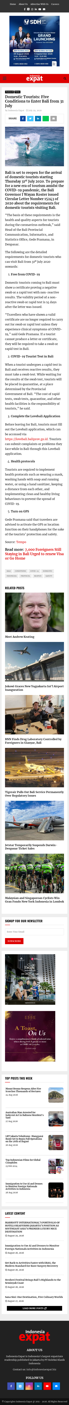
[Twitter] (20, 1386)
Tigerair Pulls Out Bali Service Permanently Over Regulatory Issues (34, 793)
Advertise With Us (39, 4)
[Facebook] (11, 1386)
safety (49, 576)
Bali (9, 571)
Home (13, 4)
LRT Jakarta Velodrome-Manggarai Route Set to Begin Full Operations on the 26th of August (24, 1139)
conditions (20, 571)
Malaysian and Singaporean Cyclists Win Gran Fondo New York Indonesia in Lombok (34, 899)
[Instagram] (29, 1386)
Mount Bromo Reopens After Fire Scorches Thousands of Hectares (23, 1090)
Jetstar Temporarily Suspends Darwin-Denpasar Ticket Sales (31, 846)
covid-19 (34, 571)
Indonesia (12, 576)
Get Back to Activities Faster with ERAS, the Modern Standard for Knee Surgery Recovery (31, 1264)
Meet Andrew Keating (19, 636)
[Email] (56, 1386)
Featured (9, 92)
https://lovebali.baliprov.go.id (26, 439)
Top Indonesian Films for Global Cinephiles (23, 1161)
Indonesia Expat (16, 110)
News (17, 92)
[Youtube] (47, 1386)
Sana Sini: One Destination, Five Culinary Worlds (34, 1297)
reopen (37, 576)
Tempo (21, 542)
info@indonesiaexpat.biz (41, 1369)
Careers (55, 4)
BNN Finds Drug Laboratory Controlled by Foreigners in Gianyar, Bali (33, 740)
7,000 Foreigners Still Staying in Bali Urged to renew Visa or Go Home (34, 553)
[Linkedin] (38, 1386)
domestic (47, 571)
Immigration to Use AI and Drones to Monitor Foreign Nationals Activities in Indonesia (24, 1186)
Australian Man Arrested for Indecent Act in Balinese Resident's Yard (25, 1115)
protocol (25, 576)
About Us (23, 4)
